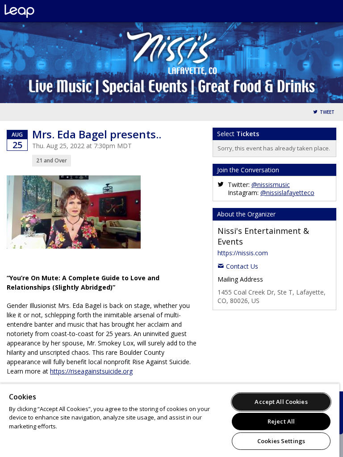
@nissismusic (270, 184)
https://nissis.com (243, 253)
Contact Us (242, 266)
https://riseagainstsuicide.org (91, 371)
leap (49, 11)
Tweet (327, 112)
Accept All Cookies (281, 402)
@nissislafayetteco (287, 192)
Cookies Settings (281, 441)
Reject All (281, 421)
